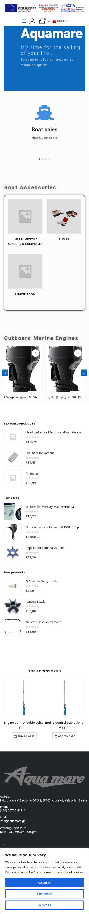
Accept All (44, 883)
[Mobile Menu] (24, 21)
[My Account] (32, 21)
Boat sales (44, 129)
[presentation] (5, 373)
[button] (39, 159)
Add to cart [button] (26, 736)
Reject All (44, 905)
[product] (23, 369)
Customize (44, 894)
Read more (35, 353)
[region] (44, 881)
